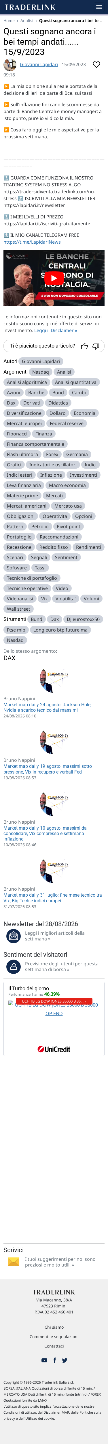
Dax (11, 403)
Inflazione (51, 475)
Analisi (26, 20)
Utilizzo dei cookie (39, 1418)
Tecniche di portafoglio (32, 578)
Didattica (58, 403)
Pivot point (68, 526)
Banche (36, 392)
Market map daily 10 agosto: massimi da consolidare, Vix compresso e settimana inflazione (45, 833)
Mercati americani (26, 506)
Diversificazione (24, 413)
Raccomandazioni (59, 537)
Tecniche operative (27, 588)
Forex (52, 454)
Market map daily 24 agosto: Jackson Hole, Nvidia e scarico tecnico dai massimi (47, 707)
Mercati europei (24, 423)
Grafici (14, 464)
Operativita (55, 516)
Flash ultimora (22, 454)
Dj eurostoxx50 (83, 619)
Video (62, 588)
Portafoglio (19, 537)
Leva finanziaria (24, 485)
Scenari (15, 557)
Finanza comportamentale (35, 444)
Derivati (31, 403)
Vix (44, 598)
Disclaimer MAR (56, 1412)
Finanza (43, 434)
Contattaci (54, 1346)
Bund (58, 392)
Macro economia (67, 485)
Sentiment (66, 557)
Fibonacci (17, 434)
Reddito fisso (53, 547)
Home (9, 20)
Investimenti (83, 475)
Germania (77, 454)
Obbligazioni (21, 516)
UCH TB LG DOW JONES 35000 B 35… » (54, 1001)
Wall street (18, 609)
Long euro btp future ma (60, 630)
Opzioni (83, 516)
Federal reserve (67, 423)
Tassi (40, 568)
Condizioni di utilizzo (19, 1412)
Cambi (79, 392)
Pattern (15, 526)
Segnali (39, 557)
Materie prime (22, 495)
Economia (84, 413)
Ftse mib (16, 630)
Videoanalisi (20, 598)
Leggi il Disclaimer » (55, 330)
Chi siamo (54, 1327)
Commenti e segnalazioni (54, 1336)
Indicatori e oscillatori (53, 464)
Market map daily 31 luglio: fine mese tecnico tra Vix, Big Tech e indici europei (52, 897)
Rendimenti (88, 547)
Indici (90, 464)
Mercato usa (68, 506)
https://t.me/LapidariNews (32, 242)
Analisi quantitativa (75, 382)
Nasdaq (40, 372)
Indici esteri (19, 475)
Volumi (91, 598)
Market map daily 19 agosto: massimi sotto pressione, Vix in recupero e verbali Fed (47, 769)
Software (17, 568)
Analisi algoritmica (27, 382)
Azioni (13, 392)
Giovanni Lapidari (39, 64)
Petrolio (40, 526)
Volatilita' (66, 598)
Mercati (54, 495)
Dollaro (58, 413)
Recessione (19, 547)
